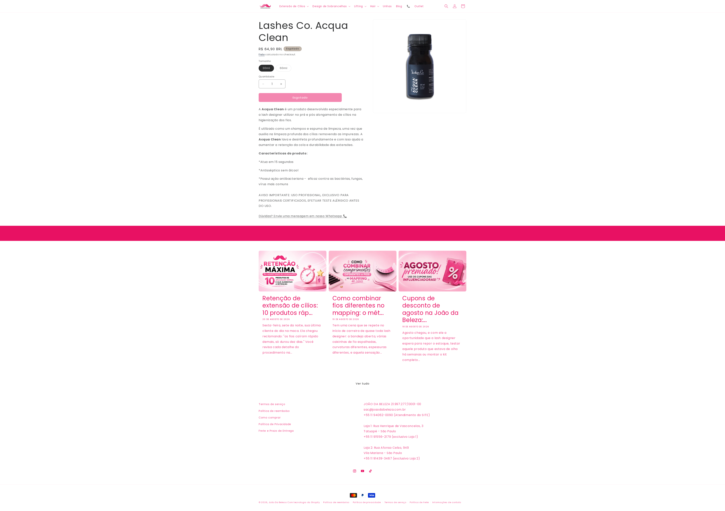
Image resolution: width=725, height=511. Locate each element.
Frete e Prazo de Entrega (276, 431)
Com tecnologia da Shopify (303, 502)
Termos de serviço (272, 404)
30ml (268, 69)
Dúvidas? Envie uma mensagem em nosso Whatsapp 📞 (303, 216)
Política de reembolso (274, 411)
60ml (285, 69)
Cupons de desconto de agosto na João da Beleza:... (430, 309)
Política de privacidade (367, 502)
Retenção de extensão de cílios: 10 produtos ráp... (290, 305)
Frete (262, 54)
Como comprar (270, 417)
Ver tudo (362, 383)
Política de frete (419, 502)
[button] (293, 6)
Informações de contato (446, 502)
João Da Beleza (278, 502)
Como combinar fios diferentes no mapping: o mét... (358, 305)
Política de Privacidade (275, 424)
